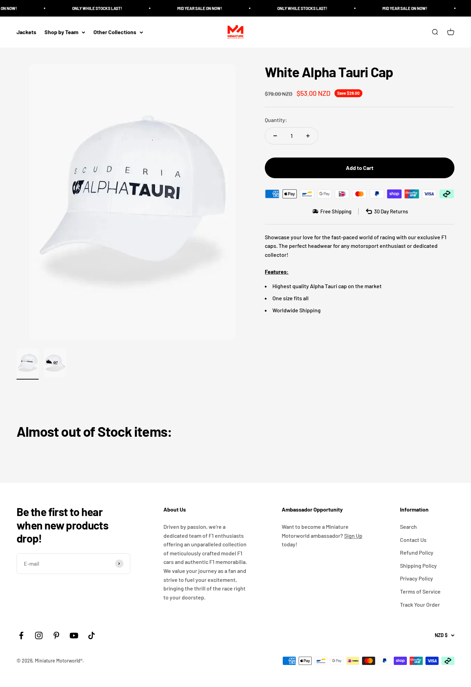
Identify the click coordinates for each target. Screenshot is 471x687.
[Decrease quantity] (275, 136)
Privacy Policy (416, 578)
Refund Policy (416, 552)
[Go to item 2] (55, 364)
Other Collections (114, 32)
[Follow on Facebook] (21, 635)
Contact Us (413, 539)
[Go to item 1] (28, 364)
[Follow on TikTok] (91, 635)
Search (408, 526)
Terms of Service (420, 591)
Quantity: (276, 120)
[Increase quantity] (308, 136)
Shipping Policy (418, 565)
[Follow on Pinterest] (56, 635)
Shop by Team (61, 32)
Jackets (26, 32)
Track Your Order (420, 604)
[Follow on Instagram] (38, 635)
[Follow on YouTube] (74, 635)
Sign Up (353, 535)
